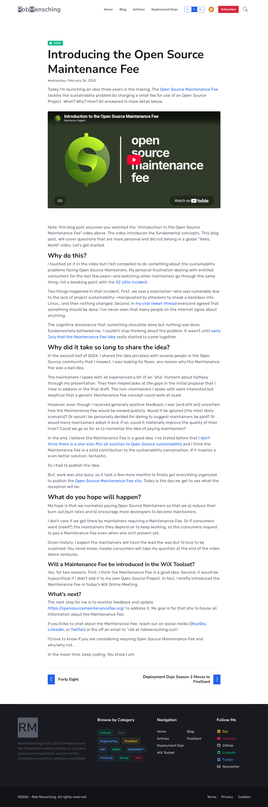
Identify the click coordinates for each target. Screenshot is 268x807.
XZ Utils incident (131, 282)
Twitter (77, 629)
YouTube (229, 739)
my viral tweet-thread (156, 303)
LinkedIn (56, 629)
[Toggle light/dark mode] (211, 9)
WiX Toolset (165, 753)
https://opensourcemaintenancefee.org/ (86, 608)
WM (102, 749)
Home (108, 9)
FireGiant (131, 741)
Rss (225, 731)
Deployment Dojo (164, 9)
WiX (138, 757)
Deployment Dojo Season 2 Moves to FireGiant (176, 679)
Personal (106, 757)
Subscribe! (228, 9)
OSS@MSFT (136, 749)
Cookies (244, 797)
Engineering (108, 741)
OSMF (57, 43)
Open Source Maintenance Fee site (108, 480)
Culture (105, 732)
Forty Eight (68, 679)
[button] (245, 9)
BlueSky (198, 623)
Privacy (227, 797)
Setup (124, 757)
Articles (139, 9)
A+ (200, 9)
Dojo (121, 732)
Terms (211, 797)
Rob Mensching (44, 797)
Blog (123, 9)
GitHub (228, 745)
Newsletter (231, 767)
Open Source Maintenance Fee (189, 89)
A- (188, 9)
